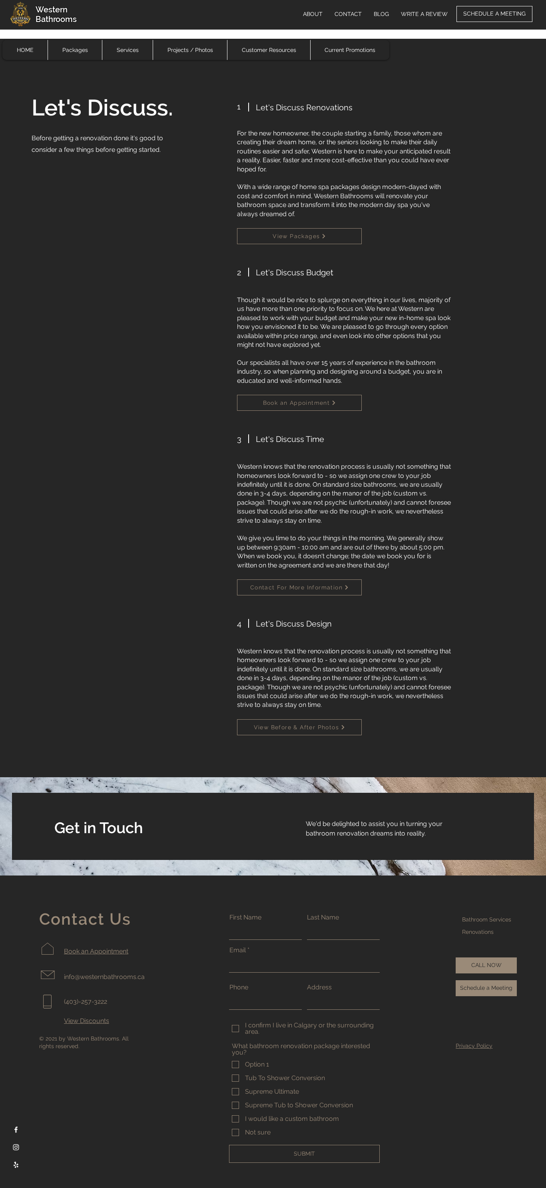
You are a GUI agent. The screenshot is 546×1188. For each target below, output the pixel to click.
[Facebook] (16, 1130)
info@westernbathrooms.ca (104, 977)
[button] (268, 50)
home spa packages (329, 187)
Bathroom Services (486, 919)
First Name (245, 917)
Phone (238, 987)
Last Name (323, 917)
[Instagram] (16, 1147)
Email (237, 950)
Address (319, 987)
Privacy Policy (474, 1046)
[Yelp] (16, 1165)
